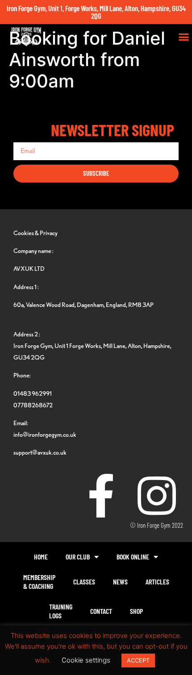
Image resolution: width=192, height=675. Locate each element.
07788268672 (33, 405)
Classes (84, 581)
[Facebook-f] (101, 496)
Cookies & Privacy (35, 232)
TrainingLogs (60, 611)
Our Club (78, 556)
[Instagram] (157, 496)
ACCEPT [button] (138, 660)
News (120, 581)
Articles (157, 581)
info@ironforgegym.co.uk (44, 434)
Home (41, 556)
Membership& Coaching (39, 581)
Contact (101, 611)
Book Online (133, 556)
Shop (136, 611)
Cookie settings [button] (86, 660)
